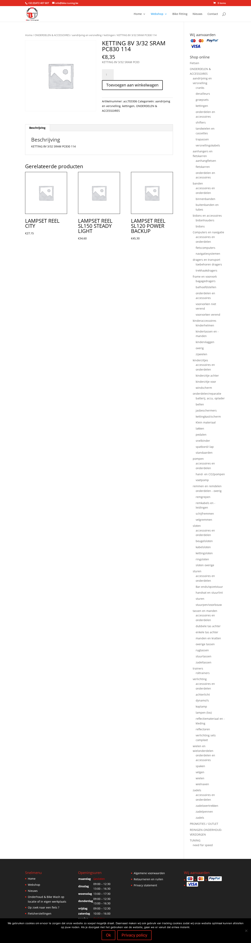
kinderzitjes (200, 360)
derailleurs (203, 93)
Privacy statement (145, 885)
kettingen (109, 35)
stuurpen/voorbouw (209, 605)
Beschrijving (37, 128)
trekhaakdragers (206, 270)
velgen (200, 772)
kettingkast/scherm (208, 416)
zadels (197, 790)
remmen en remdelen (207, 486)
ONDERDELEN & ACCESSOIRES (52, 35)
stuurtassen (203, 656)
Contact (212, 14)
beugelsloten (204, 541)
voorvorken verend (208, 314)
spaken (200, 766)
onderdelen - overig (209, 491)
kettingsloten (204, 553)
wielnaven (202, 784)
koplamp (201, 706)
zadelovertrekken (207, 806)
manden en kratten (208, 638)
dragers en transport (206, 260)
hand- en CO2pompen (210, 474)
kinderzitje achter (207, 375)
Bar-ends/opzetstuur (209, 587)
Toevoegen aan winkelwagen (132, 85)
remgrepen (203, 497)
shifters (201, 122)
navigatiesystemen (208, 253)
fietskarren (203, 167)
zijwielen (201, 354)
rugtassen (202, 650)
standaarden (204, 452)
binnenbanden (205, 199)
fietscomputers (205, 248)
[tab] (37, 127)
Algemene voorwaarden (149, 873)
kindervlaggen (205, 342)
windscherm (204, 388)
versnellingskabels (208, 145)
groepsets (202, 100)
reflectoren (203, 729)
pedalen (201, 434)
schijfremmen (205, 513)
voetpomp (202, 480)
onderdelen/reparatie (207, 393)
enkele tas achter (207, 632)
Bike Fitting (179, 14)
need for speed (203, 845)
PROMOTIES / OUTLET (204, 824)
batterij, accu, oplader (210, 398)
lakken (200, 428)
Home (138, 14)
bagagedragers (206, 281)
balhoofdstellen (206, 287)
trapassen (202, 139)
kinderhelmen (205, 325)
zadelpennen (204, 811)
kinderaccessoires (204, 321)
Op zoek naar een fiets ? (43, 907)
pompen (198, 459)
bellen (200, 404)
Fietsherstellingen (39, 913)
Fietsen (194, 63)
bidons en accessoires (207, 215)
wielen (200, 778)
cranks (200, 88)
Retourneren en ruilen (148, 879)
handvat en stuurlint (209, 592)
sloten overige (205, 565)
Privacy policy (134, 935)
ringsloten (202, 559)
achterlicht (203, 694)
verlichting (200, 679)
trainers (198, 668)
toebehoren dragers (209, 264)
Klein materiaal (206, 422)
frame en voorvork (205, 276)
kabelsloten (203, 547)
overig (200, 348)
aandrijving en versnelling (87, 35)
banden (198, 183)
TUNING (195, 840)
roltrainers (203, 673)
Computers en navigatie (208, 232)
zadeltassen (203, 662)
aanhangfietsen (206, 161)
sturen (197, 571)
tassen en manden (205, 611)
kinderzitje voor (206, 381)
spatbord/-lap (205, 447)
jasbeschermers (206, 410)
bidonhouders (205, 220)
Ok (108, 935)
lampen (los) (204, 712)
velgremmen (204, 519)
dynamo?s (202, 700)
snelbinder (203, 440)
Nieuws (197, 14)
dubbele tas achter (208, 626)
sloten (197, 526)
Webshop (157, 14)
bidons (200, 226)
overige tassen (205, 644)
